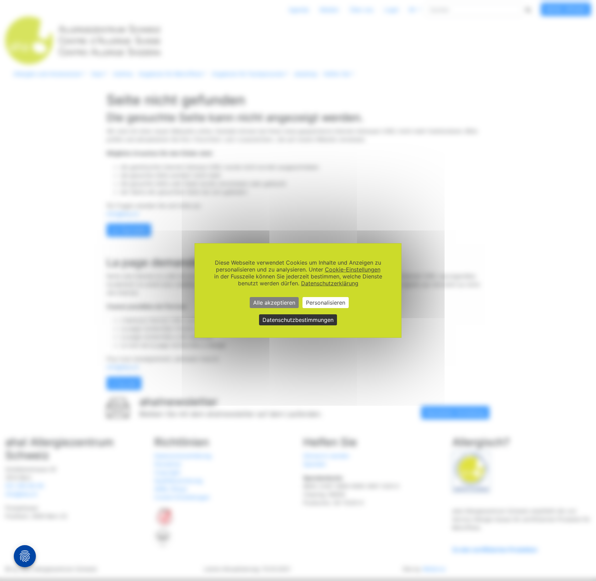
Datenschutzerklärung (329, 283)
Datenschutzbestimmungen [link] (298, 319)
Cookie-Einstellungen (352, 269)
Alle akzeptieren (274, 302)
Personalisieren (325, 302)
